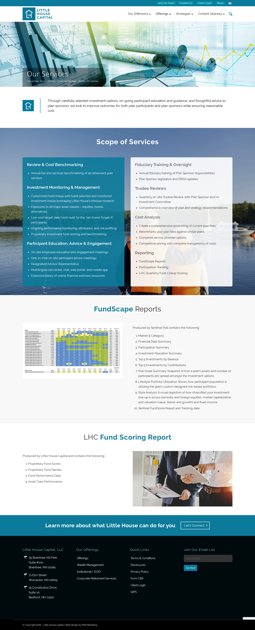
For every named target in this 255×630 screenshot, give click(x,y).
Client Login (205, 3)
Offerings (82, 558)
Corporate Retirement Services (96, 578)
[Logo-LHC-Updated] (38, 14)
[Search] (229, 14)
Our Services (48, 73)
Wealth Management (90, 565)
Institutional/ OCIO (89, 571)
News (220, 3)
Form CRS (137, 578)
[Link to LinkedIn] (229, 3)
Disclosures (138, 565)
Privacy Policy (140, 571)
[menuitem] (166, 3)
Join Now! (191, 568)
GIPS (134, 592)
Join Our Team (166, 3)
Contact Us (186, 3)
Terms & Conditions (143, 558)
